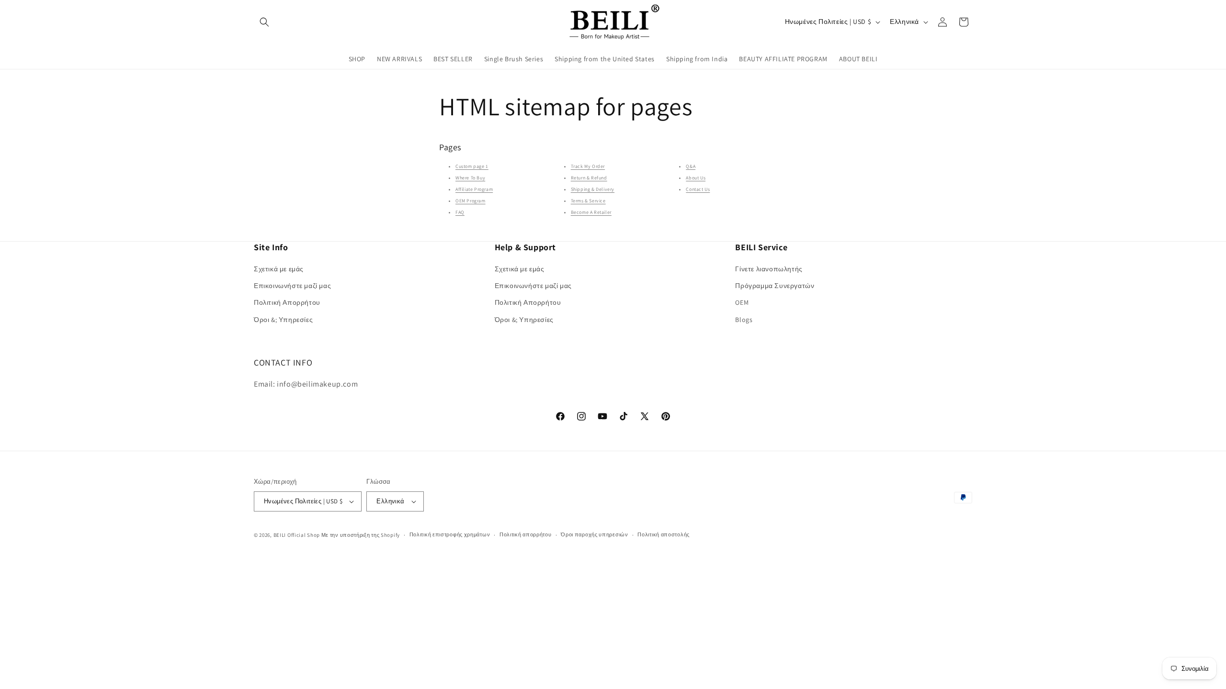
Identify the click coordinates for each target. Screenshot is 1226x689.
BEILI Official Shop (296, 535)
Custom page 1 (471, 166)
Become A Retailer (591, 212)
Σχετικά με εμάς (279, 269)
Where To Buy (470, 178)
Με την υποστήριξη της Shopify (360, 535)
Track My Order (588, 166)
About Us (695, 178)
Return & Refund (589, 178)
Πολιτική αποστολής (663, 534)
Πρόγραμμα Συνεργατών (774, 285)
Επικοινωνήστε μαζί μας (292, 285)
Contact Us (698, 189)
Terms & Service (588, 201)
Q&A (690, 166)
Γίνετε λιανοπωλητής (768, 269)
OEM (742, 302)
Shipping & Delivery (592, 189)
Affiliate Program (474, 189)
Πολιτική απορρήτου (525, 534)
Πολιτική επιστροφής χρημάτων (449, 534)
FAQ (460, 212)
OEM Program (470, 201)
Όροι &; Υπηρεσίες (283, 319)
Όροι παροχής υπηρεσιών (594, 534)
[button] (264, 22)
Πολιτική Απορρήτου (287, 302)
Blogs (743, 319)
